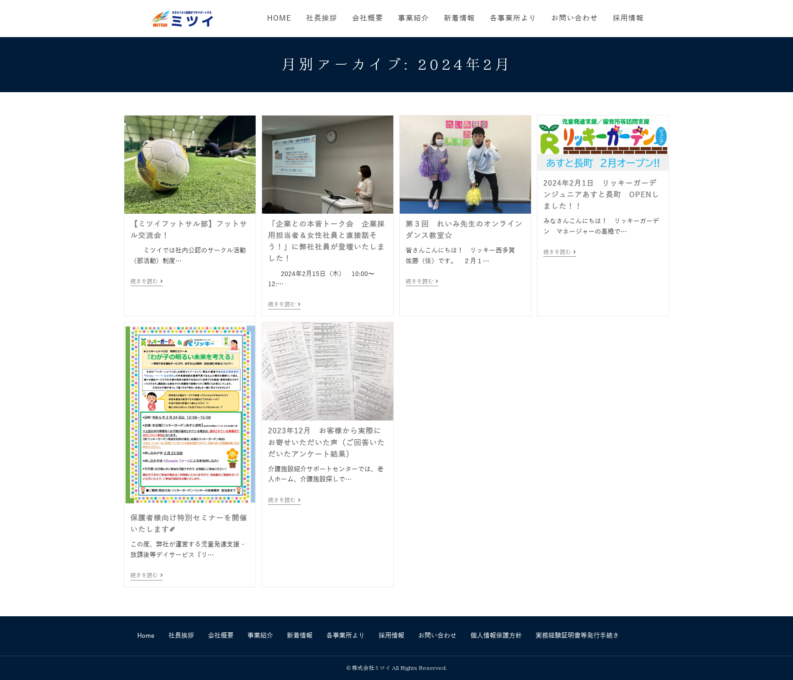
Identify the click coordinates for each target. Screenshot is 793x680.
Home (146, 635)
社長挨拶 (181, 635)
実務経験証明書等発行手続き (577, 635)
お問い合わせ (437, 635)
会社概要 (221, 635)
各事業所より (345, 635)
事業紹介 (260, 635)
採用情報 (391, 635)
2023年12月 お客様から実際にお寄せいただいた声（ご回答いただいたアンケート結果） (326, 442)
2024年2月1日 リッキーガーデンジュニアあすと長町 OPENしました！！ (601, 194)
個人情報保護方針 (496, 635)
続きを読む (146, 281)
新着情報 (300, 635)
